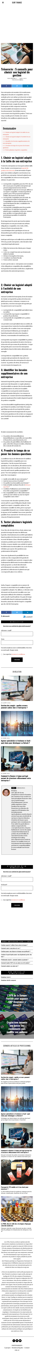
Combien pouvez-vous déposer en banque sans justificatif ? (15, 951)
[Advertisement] (17, 22)
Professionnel (17, 80)
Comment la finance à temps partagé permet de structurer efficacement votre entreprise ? (16, 778)
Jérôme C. (14, 78)
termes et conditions (18, 654)
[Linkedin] (27, 85)
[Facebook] (6, 85)
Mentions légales (17, 1348)
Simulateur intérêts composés (8, 980)
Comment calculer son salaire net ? (9, 966)
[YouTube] (20, 1340)
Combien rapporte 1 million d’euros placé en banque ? (14, 945)
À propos (7, 1348)
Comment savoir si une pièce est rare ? (10, 948)
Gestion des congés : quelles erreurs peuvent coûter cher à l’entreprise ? (14, 706)
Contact (26, 1348)
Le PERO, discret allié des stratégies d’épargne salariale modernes (16, 1225)
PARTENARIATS (17, 1345)
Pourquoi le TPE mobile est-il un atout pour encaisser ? (14, 1188)
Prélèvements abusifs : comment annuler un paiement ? (14, 960)
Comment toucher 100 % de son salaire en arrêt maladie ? (15, 963)
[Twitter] (17, 85)
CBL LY (17, 1350)
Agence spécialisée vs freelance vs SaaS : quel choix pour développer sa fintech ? (16, 741)
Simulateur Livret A (5, 977)
